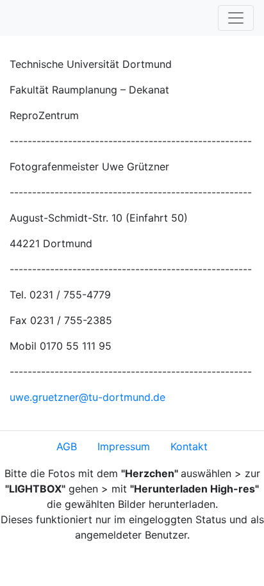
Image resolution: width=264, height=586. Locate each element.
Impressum (123, 446)
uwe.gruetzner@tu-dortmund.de (87, 397)
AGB (66, 446)
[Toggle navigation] (236, 18)
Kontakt (189, 446)
